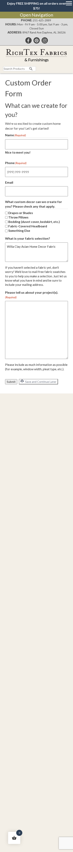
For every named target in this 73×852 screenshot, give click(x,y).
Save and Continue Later (40, 381)
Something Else (19, 230)
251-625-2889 (42, 20)
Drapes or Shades (20, 213)
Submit (11, 381)
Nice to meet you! (18, 152)
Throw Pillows (18, 217)
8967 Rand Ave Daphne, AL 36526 (44, 32)
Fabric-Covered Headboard (27, 226)
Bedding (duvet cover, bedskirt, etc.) (34, 222)
